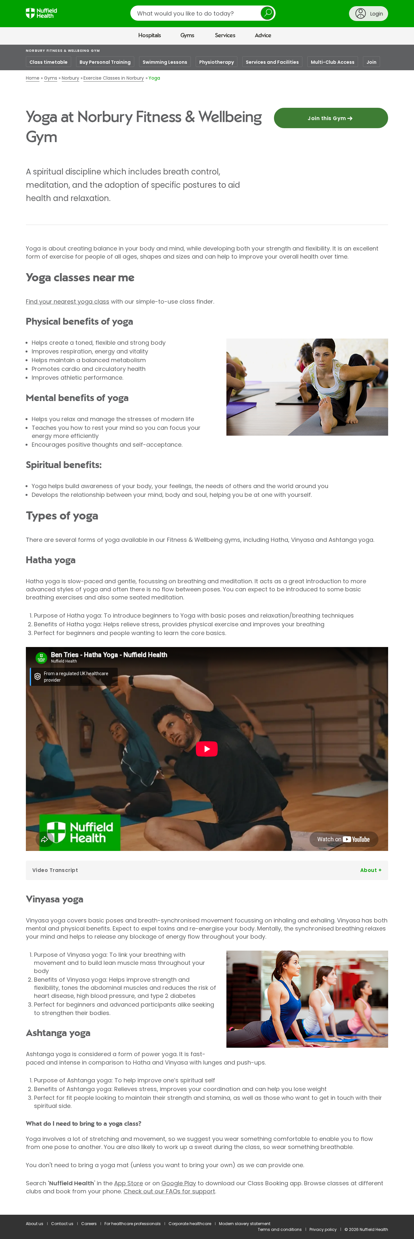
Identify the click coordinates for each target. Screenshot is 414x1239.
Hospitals (149, 36)
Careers (89, 1223)
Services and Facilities (272, 62)
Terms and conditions (280, 1229)
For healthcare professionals (132, 1223)
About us (34, 1223)
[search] (203, 13)
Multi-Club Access (332, 62)
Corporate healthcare (190, 1223)
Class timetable (48, 62)
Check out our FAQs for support (169, 1191)
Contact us (62, 1223)
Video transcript (55, 870)
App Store (128, 1183)
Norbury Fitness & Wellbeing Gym (63, 50)
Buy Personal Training (105, 62)
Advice (263, 36)
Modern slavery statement (244, 1223)
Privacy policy (323, 1229)
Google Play (178, 1183)
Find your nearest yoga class (67, 301)
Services (225, 36)
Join (371, 62)
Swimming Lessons (165, 62)
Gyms (187, 36)
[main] (207, 630)
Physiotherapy (216, 62)
